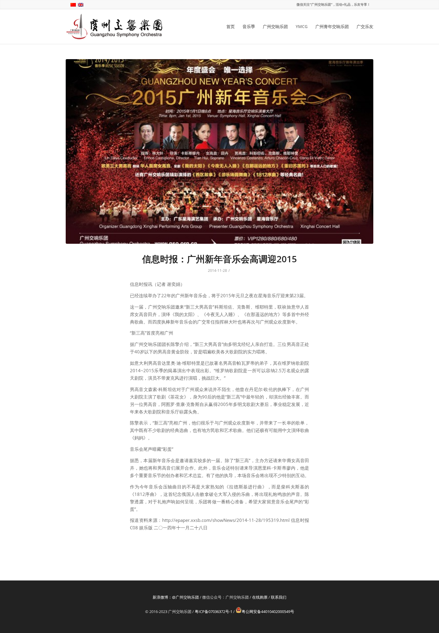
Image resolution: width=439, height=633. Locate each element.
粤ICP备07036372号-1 (213, 611)
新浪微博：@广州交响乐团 (176, 597)
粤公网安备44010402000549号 (268, 611)
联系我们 (278, 597)
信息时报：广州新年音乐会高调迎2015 (219, 259)
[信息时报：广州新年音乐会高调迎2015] (219, 151)
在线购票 (260, 597)
